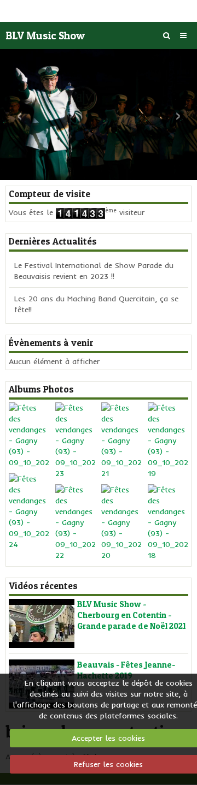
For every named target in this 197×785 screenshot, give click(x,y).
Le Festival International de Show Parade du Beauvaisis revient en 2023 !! (93, 270)
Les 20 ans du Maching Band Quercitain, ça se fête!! (96, 304)
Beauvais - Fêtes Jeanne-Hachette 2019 (126, 670)
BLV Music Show (45, 35)
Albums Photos (41, 389)
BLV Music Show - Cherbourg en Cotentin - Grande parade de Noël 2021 (131, 615)
